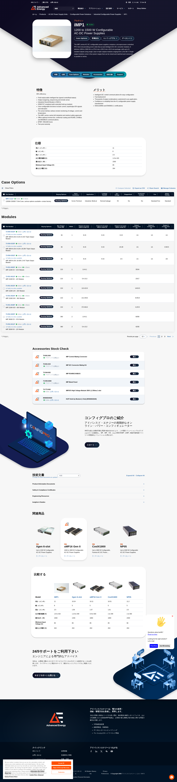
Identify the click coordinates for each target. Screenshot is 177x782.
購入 (134, 356)
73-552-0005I (10, 314)
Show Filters (9, 188)
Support (120, 74)
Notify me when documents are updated (45, 477)
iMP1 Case (10, 199)
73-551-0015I (10, 286)
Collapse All (140, 475)
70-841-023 (47, 364)
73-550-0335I (10, 243)
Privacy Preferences (105, 772)
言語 (129, 2)
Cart (143, 2)
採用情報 (64, 751)
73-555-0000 (47, 381)
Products (42, 14)
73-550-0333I (10, 232)
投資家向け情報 (66, 755)
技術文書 (110, 74)
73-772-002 (47, 389)
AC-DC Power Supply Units (58, 14)
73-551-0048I (10, 305)
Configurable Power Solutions (81, 14)
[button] (171, 777)
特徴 (55, 74)
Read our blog (152, 634)
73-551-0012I (10, 276)
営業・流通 (65, 759)
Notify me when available (14, 234)
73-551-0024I (10, 296)
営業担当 (95, 38)
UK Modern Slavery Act (90, 772)
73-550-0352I (10, 255)
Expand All (130, 475)
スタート (90, 445)
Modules (86, 74)
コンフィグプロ (109, 38)
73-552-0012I (10, 324)
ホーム (34, 14)
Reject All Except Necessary (61, 767)
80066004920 (47, 398)
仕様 (63, 74)
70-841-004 (47, 355)
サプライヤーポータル (75, 772)
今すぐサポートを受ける (45, 675)
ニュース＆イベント (39, 759)
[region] (38, 769)
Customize (61, 772)
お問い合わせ (26, 232)
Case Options (81, 38)
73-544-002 (47, 372)
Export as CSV (140, 188)
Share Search (154, 188)
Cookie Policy (33, 775)
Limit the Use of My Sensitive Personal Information (75, 777)
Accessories (97, 74)
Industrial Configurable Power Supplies (108, 14)
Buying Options (61, 200)
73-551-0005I (10, 267)
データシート (127, 38)
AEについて (36, 751)
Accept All (61, 763)
